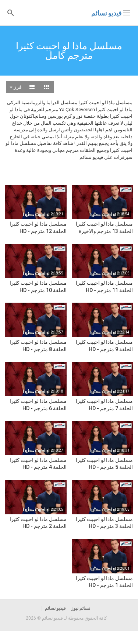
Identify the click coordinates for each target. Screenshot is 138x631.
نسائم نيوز (80, 608)
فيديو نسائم (106, 13)
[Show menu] (126, 12)
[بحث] (10, 12)
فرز (17, 87)
